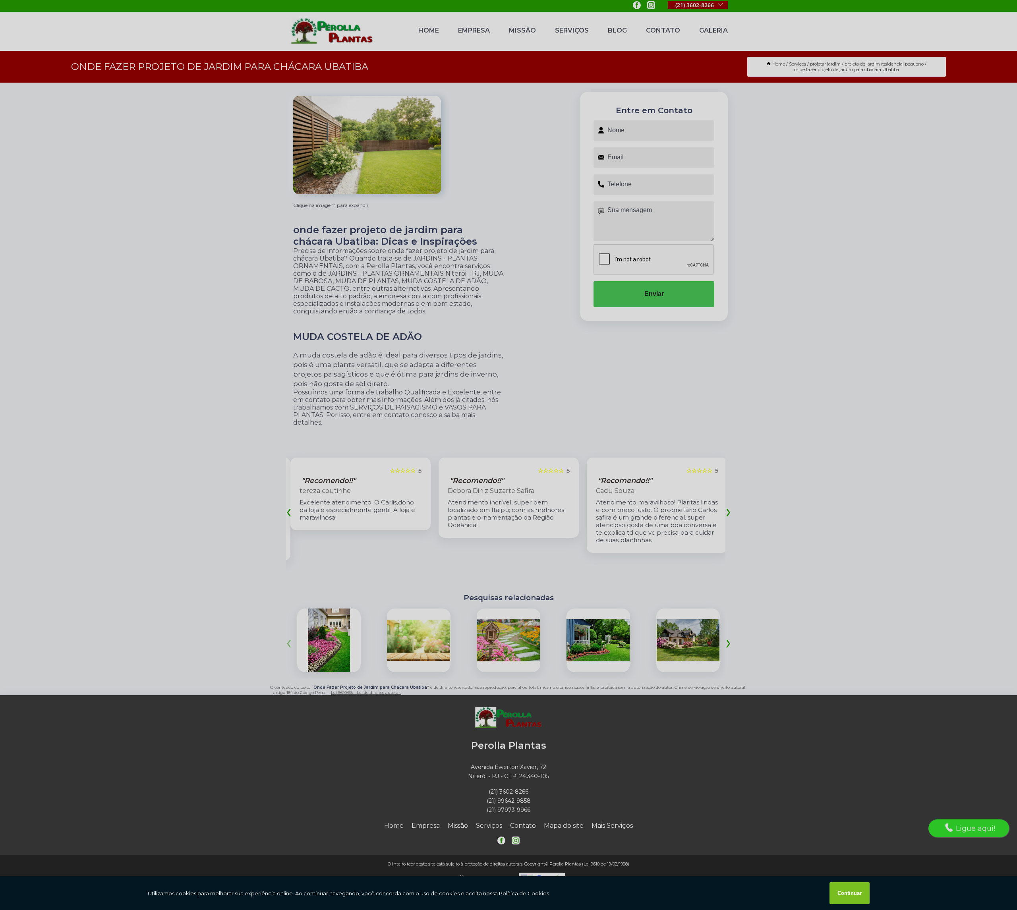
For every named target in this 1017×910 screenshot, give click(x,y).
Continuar (849, 893)
